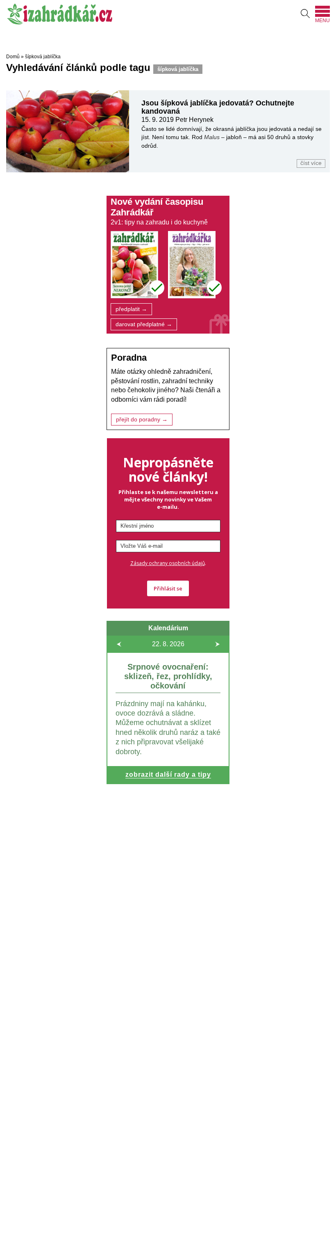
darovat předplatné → (144, 324)
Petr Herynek (194, 119)
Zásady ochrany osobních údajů (167, 563)
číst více (311, 163)
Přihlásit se (168, 588)
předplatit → (131, 309)
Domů (13, 56)
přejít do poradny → (142, 419)
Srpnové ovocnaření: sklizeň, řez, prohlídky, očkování (168, 676)
